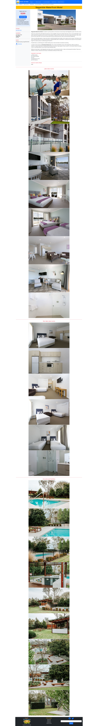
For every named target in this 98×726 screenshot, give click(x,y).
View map (20, 43)
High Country (26, 4)
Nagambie (32, 4)
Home (17, 4)
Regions (21, 4)
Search (71, 723)
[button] (23, 17)
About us (49, 720)
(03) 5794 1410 (18, 30)
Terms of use (49, 723)
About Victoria (61, 1)
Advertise (49, 719)
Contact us (49, 722)
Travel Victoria (24, 1)
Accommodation (47, 1)
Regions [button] (31, 1)
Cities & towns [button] (38, 1)
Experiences (54, 1)
